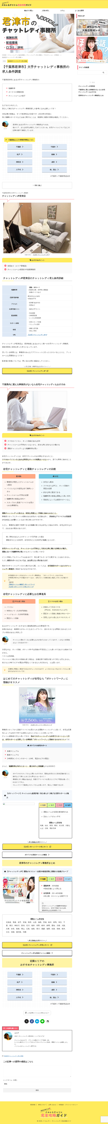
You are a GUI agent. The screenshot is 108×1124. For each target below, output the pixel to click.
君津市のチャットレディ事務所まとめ (91, 95)
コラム (62, 10)
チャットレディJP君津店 (86, 86)
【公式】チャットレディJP (40, 255)
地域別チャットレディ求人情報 (13, 1056)
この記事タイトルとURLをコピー (38, 1013)
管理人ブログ (42, 1104)
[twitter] (26, 1021)
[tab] (43, 805)
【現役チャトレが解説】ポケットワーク (21, 584)
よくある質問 (79, 10)
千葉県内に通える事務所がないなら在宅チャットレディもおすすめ (91, 91)
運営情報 (32, 1104)
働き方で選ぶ (28, 10)
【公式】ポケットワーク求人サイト (20, 587)
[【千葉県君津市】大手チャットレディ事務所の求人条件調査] (37, 1021)
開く (40, 185)
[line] (42, 1021)
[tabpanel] (55, 822)
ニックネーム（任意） (10, 1080)
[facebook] (32, 1021)
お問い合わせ (52, 1104)
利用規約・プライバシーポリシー (68, 1104)
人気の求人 (45, 10)
